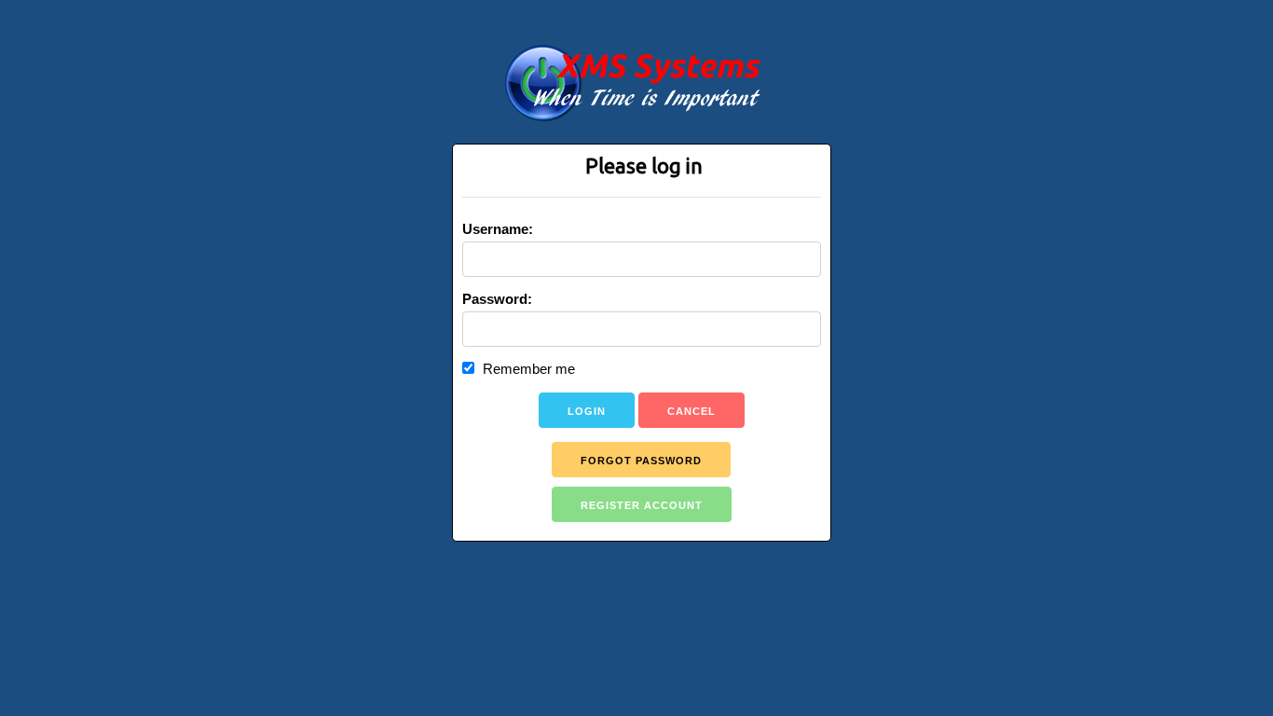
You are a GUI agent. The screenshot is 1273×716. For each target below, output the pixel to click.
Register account (642, 505)
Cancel (691, 411)
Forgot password (641, 460)
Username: (497, 229)
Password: (497, 299)
